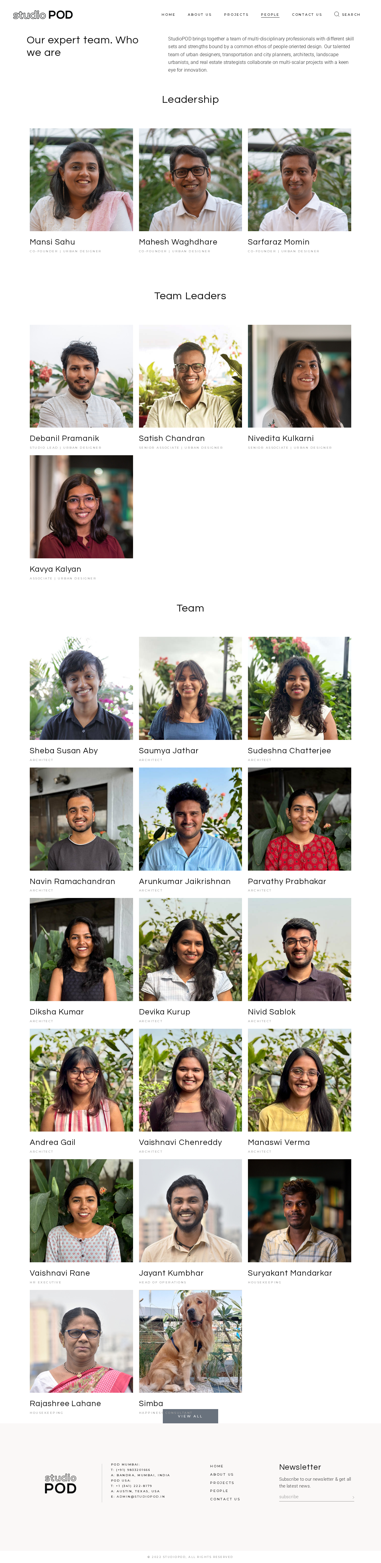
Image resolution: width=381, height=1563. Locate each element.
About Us (222, 1474)
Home (217, 1466)
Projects (222, 1483)
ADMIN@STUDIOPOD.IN (141, 1497)
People (219, 1491)
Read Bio (72, 184)
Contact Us (225, 1499)
